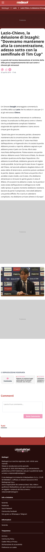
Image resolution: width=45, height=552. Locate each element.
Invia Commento (33, 416)
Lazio (15, 8)
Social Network (7, 508)
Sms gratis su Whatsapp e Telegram (14, 514)
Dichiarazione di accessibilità (12, 544)
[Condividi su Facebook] (6, 69)
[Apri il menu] (3, 2)
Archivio (4, 536)
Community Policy (8, 539)
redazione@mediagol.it (17, 473)
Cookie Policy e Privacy (9, 542)
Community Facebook (9, 511)
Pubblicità (5, 506)
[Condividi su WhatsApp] (2, 69)
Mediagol (5, 8)
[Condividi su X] (9, 69)
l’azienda (5, 503)
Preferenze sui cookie (9, 547)
